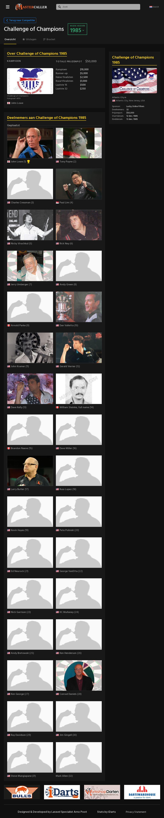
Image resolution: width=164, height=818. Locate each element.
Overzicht (10, 39)
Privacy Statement (136, 812)
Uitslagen (31, 39)
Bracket (51, 39)
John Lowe (17, 103)
